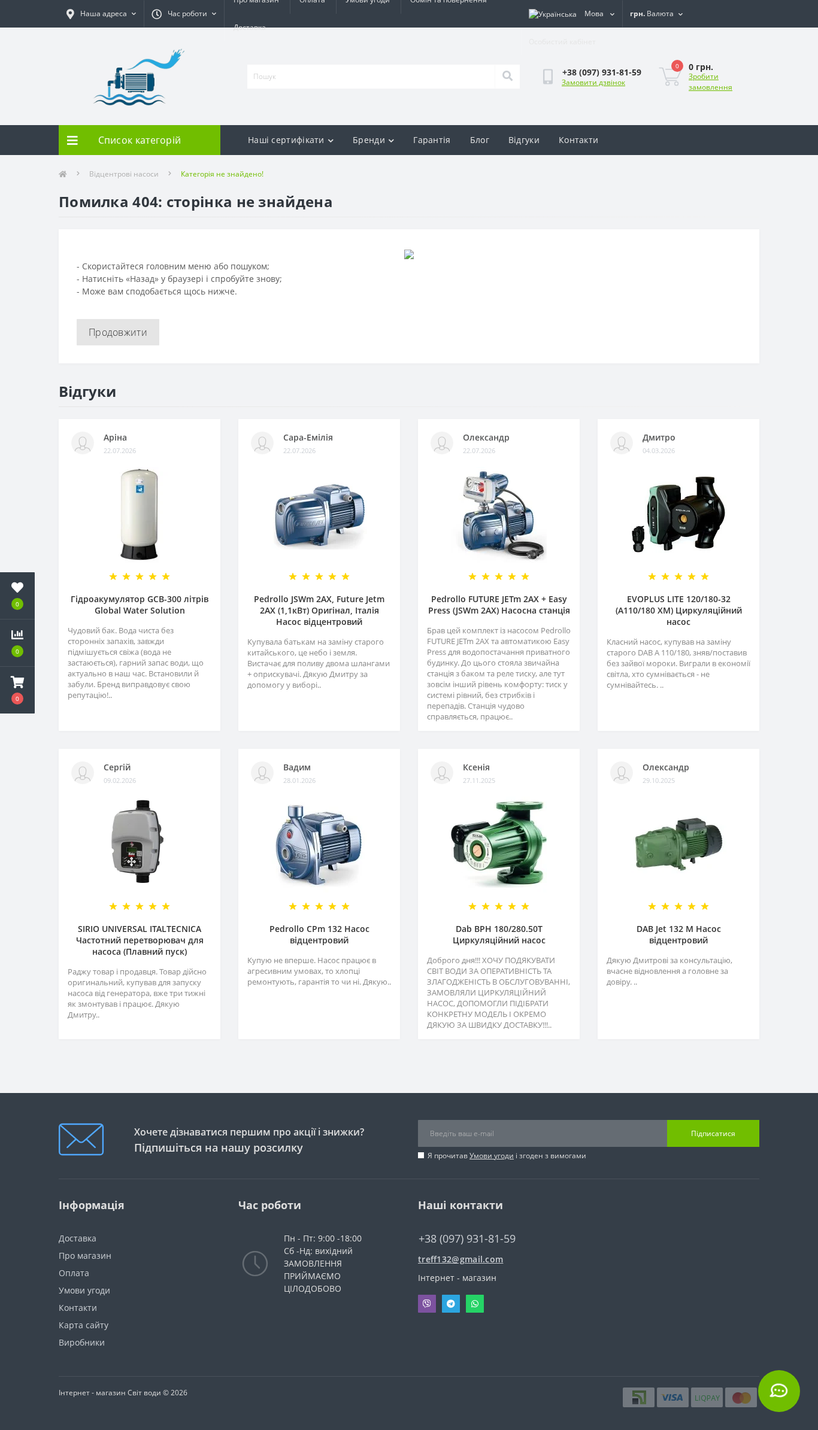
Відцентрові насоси (124, 174)
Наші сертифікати (286, 139)
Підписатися (713, 1133)
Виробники (82, 1342)
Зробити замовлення (710, 81)
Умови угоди (491, 1155)
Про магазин (85, 1255)
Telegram (451, 1304)
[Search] (507, 77)
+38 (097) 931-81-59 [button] (467, 1239)
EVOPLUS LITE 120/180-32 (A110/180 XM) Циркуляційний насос (679, 610)
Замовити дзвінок (593, 82)
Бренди (369, 139)
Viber (427, 1304)
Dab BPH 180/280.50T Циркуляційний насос (499, 934)
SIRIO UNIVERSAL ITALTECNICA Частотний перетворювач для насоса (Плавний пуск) (140, 940)
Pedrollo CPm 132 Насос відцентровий (319, 934)
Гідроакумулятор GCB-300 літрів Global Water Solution (139, 604)
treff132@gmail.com (460, 1259)
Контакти (578, 139)
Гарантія (431, 139)
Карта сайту (83, 1325)
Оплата (74, 1273)
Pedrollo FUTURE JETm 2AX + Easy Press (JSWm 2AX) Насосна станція (499, 604)
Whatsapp (475, 1304)
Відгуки (524, 139)
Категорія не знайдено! (222, 174)
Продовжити (118, 332)
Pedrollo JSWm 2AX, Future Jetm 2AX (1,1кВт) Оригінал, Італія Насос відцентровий (319, 610)
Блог (479, 139)
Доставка (250, 27)
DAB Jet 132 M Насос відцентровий (679, 934)
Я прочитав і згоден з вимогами (507, 1155)
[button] (17, 690)
